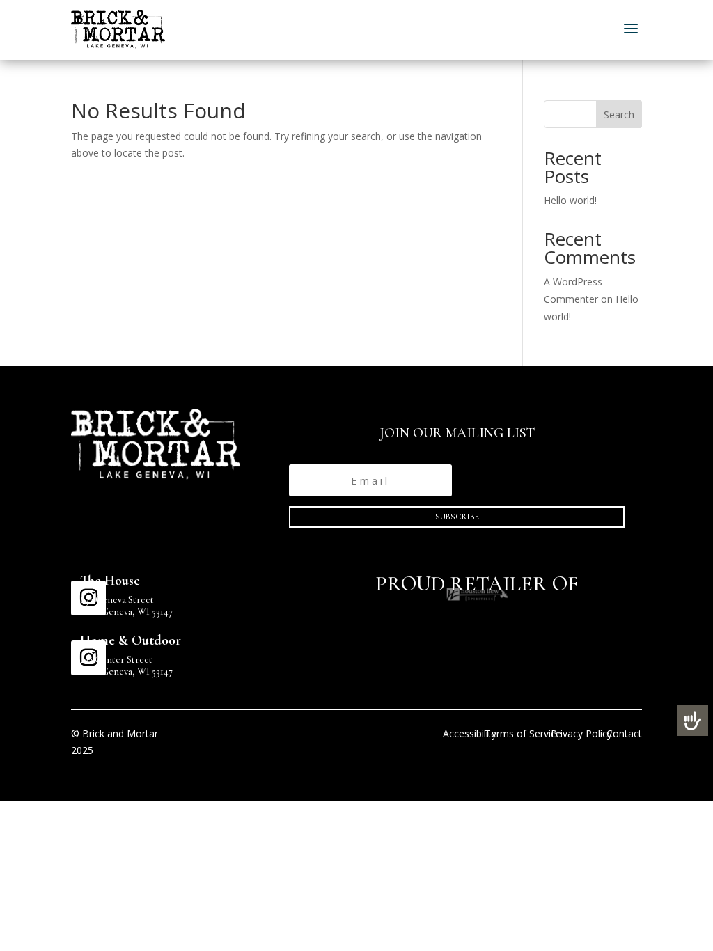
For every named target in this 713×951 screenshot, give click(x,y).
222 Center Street (116, 660)
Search (619, 114)
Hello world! (570, 200)
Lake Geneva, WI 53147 (126, 612)
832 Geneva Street (117, 600)
